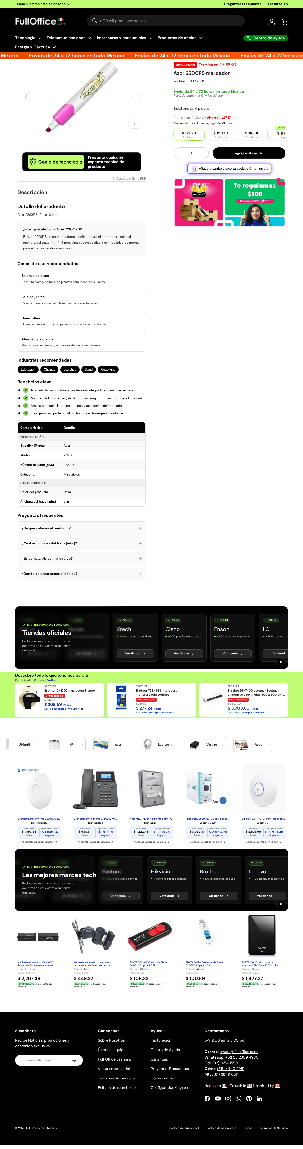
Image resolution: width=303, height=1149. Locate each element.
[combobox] (166, 20)
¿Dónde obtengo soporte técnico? (82, 573)
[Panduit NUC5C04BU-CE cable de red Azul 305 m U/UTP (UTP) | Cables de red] (207, 789)
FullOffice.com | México (41, 1128)
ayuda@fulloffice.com (239, 1051)
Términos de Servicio (274, 1128)
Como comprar (164, 1078)
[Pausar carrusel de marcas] (280, 662)
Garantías (159, 1059)
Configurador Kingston (170, 1087)
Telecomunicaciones (66, 37)
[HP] (54, 744)
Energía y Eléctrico (32, 46)
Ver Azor (179, 81)
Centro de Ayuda (165, 1049)
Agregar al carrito (249, 153)
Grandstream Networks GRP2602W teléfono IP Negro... (95, 818)
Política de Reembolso (221, 1128)
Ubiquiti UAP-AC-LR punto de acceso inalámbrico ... (263, 818)
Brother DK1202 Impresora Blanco (69, 691)
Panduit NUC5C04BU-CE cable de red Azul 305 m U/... (207, 818)
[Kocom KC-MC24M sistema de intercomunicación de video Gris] (151, 789)
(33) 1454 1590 (225, 1063)
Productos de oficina (177, 37)
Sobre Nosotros (111, 1040)
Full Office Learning (114, 1059)
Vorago (211, 744)
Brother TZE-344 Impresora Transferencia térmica (156, 692)
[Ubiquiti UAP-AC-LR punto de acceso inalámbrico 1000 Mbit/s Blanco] (263, 789)
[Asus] (241, 744)
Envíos (248, 1128)
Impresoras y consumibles (121, 37)
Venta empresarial (114, 1068)
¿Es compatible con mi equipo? (82, 558)
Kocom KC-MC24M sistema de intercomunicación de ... (152, 818)
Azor (118, 744)
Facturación (278, 4)
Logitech (165, 744)
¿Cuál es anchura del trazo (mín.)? (82, 543)
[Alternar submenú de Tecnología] (39, 38)
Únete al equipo (111, 1049)
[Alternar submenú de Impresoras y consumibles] (150, 38)
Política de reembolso (117, 1087)
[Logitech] (147, 744)
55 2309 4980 (241, 1057)
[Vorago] (194, 744)
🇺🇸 (249, 1085)
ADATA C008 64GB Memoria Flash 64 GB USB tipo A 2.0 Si (148, 964)
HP (72, 744)
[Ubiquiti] (7, 744)
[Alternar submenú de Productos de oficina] (200, 38)
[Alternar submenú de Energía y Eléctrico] (54, 47)
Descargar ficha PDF (131, 179)
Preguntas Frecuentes (243, 4)
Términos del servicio (116, 1078)
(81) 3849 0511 (226, 1074)
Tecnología (25, 37)
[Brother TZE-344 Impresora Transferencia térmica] (121, 698)
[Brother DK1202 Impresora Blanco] (30, 698)
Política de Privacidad (184, 1128)
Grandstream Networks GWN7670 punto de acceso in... (39, 818)
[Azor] (101, 744)
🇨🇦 (277, 1085)
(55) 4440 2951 (230, 1068)
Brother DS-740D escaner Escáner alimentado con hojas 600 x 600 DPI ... (256, 692)
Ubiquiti (25, 744)
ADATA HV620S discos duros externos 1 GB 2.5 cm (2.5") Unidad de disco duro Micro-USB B (261, 964)
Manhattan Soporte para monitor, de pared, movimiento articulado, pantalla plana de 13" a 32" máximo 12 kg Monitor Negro (93, 964)
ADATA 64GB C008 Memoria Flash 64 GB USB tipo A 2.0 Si (204, 964)
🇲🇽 (224, 1085)
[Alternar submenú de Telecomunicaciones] (89, 38)
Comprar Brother (45, 680)
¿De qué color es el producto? (82, 528)
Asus (258, 744)
